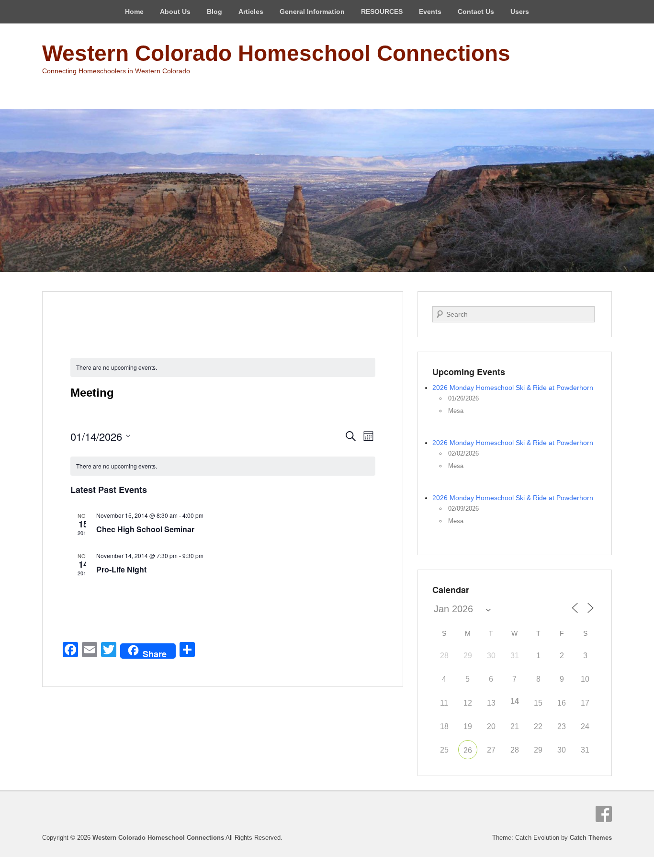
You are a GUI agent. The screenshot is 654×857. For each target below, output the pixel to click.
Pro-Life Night (121, 569)
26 (467, 750)
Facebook (604, 814)
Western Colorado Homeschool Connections (276, 53)
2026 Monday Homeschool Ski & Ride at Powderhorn (512, 387)
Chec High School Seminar (145, 529)
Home (134, 11)
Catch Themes (591, 837)
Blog (214, 11)
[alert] (222, 466)
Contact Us (476, 11)
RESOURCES (382, 11)
